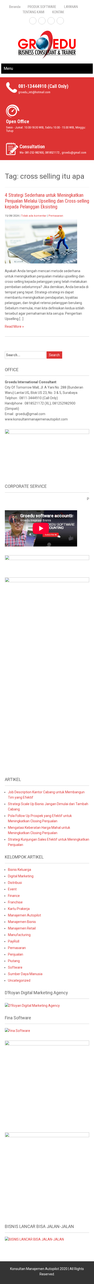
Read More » (14, 326)
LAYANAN (71, 7)
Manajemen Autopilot (24, 915)
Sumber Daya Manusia (25, 974)
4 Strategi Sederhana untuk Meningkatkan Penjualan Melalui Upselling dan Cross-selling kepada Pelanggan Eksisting (47, 201)
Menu (8, 68)
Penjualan (15, 954)
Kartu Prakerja (19, 909)
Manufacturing (19, 935)
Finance (14, 896)
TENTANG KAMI (33, 12)
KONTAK (58, 12)
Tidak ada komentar (33, 215)
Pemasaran (55, 215)
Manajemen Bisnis (22, 922)
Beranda (14, 7)
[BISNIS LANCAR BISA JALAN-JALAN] (34, 1239)
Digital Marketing (21, 876)
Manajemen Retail (22, 928)
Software (15, 967)
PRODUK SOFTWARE (42, 7)
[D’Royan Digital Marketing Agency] (32, 1005)
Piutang (14, 961)
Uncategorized (19, 980)
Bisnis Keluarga (19, 870)
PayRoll (13, 941)
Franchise (15, 902)
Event (12, 889)
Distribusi (15, 883)
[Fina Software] (17, 1030)
